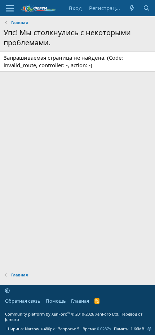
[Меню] (9, 8)
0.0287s (104, 328)
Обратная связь (22, 301)
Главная (80, 301)
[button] (7, 290)
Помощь (56, 301)
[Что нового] (132, 8)
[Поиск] (147, 8)
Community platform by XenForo (62, 314)
